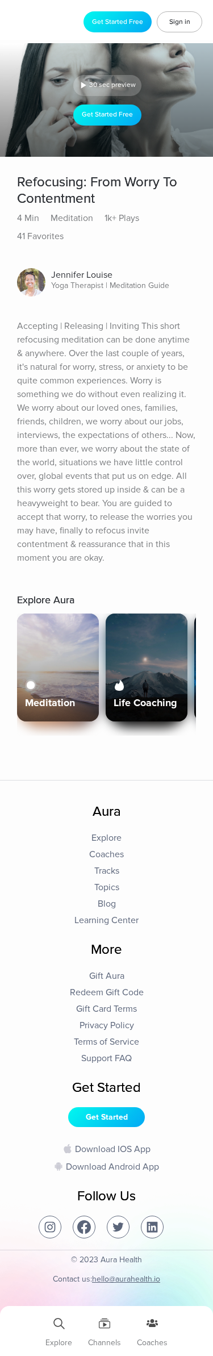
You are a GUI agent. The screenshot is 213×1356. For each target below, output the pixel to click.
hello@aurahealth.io (126, 1279)
